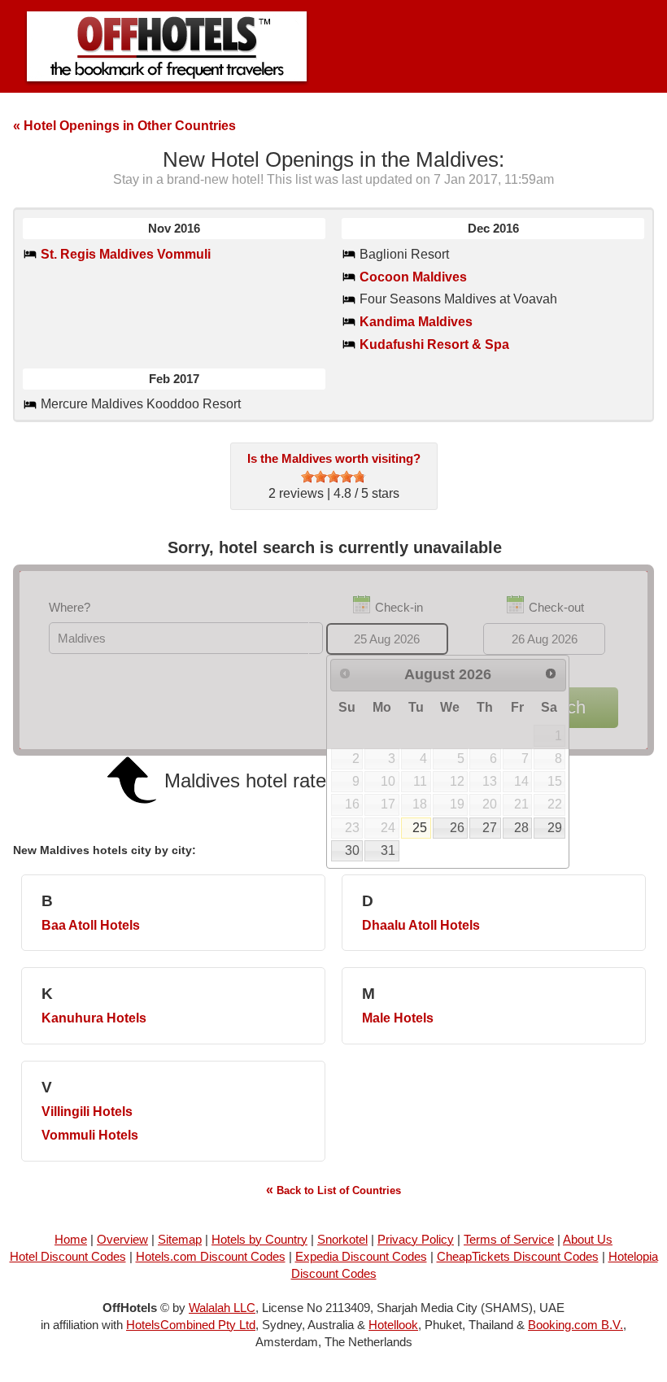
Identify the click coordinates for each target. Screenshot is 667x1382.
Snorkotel (342, 1239)
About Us (588, 1239)
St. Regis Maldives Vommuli (126, 254)
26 (457, 828)
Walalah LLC (222, 1307)
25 (419, 828)
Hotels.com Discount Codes (211, 1256)
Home (70, 1239)
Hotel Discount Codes (68, 1256)
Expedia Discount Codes (361, 1256)
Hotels (90, 925)
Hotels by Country (259, 1239)
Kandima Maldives (416, 322)
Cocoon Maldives (413, 277)
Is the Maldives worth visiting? (334, 458)
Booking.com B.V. (575, 1325)
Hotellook (393, 1325)
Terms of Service (509, 1239)
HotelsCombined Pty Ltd (190, 1325)
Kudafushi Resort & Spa (434, 344)
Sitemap (180, 1239)
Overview (122, 1239)
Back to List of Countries (333, 1190)
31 (388, 850)
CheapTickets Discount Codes (518, 1256)
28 (521, 828)
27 (489, 828)
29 (554, 828)
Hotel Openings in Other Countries (124, 126)
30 (352, 850)
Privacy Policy (415, 1239)
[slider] (333, 476)
